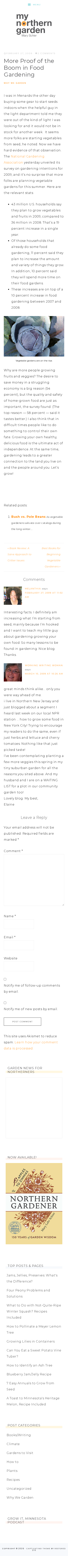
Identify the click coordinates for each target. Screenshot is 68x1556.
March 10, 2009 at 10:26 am (44, 673)
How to (13, 1462)
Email (10, 937)
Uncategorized (19, 1488)
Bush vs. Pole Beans (28, 517)
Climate (13, 1444)
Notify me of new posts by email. (31, 1009)
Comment (13, 851)
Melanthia (33, 588)
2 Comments (47, 53)
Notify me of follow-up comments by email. (32, 988)
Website (11, 958)
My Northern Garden (34, 25)
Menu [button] (37, 4)
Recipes (13, 1480)
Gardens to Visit (20, 1453)
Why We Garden (15, 83)
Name (10, 916)
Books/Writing (19, 1435)
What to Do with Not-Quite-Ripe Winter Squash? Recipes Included (34, 1311)
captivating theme (38, 1548)
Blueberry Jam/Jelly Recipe (29, 1374)
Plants (12, 1471)
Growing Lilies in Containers (31, 1341)
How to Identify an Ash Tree (30, 1365)
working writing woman (44, 665)
